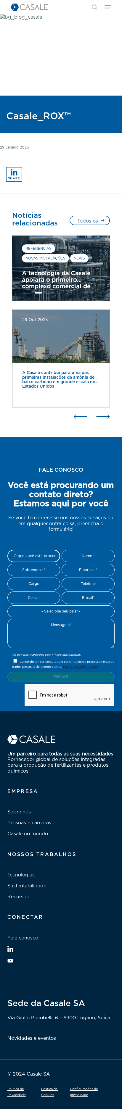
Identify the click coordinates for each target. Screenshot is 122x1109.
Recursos (18, 897)
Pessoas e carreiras (29, 823)
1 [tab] (26, 294)
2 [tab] (38, 294)
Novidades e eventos (31, 1038)
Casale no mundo (27, 833)
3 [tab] (50, 294)
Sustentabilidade (26, 886)
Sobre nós (19, 812)
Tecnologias (21, 875)
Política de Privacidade (80, 666)
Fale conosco (22, 938)
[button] (108, 7)
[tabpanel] (61, 268)
